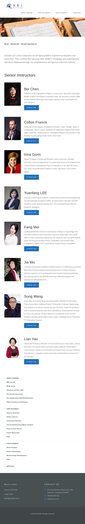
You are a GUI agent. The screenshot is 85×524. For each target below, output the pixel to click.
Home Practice (12, 447)
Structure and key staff (15, 390)
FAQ (8, 437)
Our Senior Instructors (15, 394)
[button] (31, 107)
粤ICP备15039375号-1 (12, 498)
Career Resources (13, 433)
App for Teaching (13, 413)
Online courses (12, 417)
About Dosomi (13, 378)
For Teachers (12, 409)
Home (6, 27)
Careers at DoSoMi (10, 490)
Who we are (11, 382)
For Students (12, 443)
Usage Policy (8, 494)
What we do (11, 386)
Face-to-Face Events (14, 429)
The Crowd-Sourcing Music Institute (20, 425)
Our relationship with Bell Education (20, 398)
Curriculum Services (14, 421)
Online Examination (14, 451)
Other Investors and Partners (17, 402)
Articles (10, 466)
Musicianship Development (17, 455)
